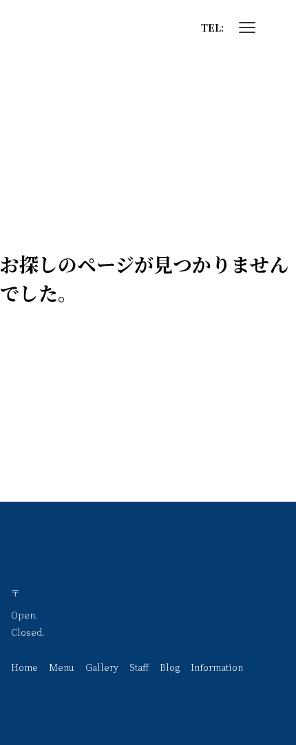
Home (24, 667)
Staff (139, 667)
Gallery (101, 667)
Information (217, 667)
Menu (61, 667)
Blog (170, 667)
